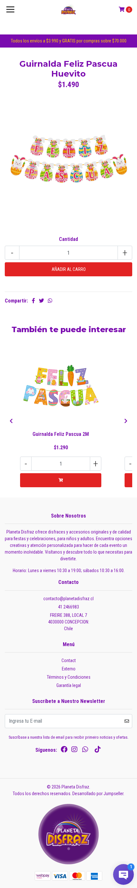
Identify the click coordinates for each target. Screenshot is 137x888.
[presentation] (11, 421)
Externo (69, 668)
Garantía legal (68, 685)
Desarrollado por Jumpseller (97, 793)
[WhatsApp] (85, 750)
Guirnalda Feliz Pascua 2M (60, 434)
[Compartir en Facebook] (33, 301)
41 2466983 (68, 606)
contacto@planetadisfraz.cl (68, 598)
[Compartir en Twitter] (41, 301)
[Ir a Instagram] (74, 750)
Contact (68, 660)
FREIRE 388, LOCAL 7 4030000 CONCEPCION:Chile (68, 622)
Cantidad (68, 239)
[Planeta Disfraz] (68, 9)
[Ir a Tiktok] (97, 750)
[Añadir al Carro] (60, 480)
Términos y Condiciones (68, 677)
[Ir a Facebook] (64, 750)
